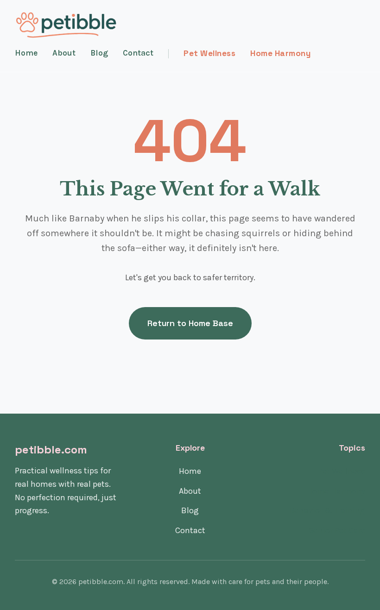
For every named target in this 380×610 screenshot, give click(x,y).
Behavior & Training (327, 510)
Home (26, 52)
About (64, 52)
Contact (138, 52)
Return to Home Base (190, 323)
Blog (99, 52)
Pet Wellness (209, 53)
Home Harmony (280, 53)
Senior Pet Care (337, 530)
